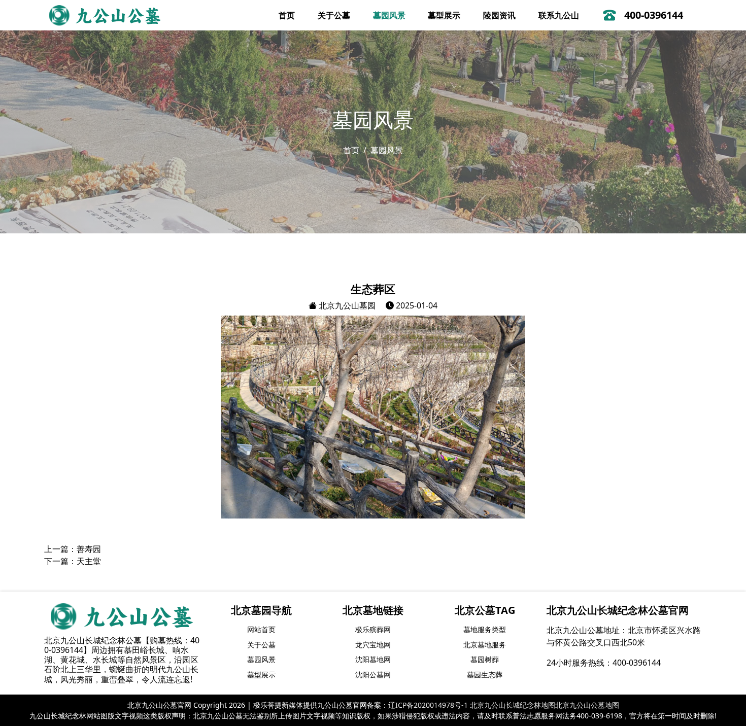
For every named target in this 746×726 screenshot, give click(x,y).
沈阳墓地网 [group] (373, 659)
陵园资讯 (499, 15)
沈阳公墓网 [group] (373, 674)
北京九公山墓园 (346, 305)
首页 (287, 15)
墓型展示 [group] (261, 674)
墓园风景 (389, 15)
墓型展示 (444, 15)
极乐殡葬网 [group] (373, 629)
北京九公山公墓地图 (587, 705)
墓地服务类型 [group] (484, 629)
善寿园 (89, 549)
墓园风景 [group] (261, 659)
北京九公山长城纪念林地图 (512, 705)
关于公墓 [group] (261, 644)
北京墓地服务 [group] (484, 644)
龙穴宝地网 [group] (373, 644)
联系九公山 (558, 15)
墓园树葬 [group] (484, 659)
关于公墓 (334, 15)
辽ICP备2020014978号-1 (428, 705)
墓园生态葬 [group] (484, 674)
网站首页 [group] (261, 629)
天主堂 (89, 561)
